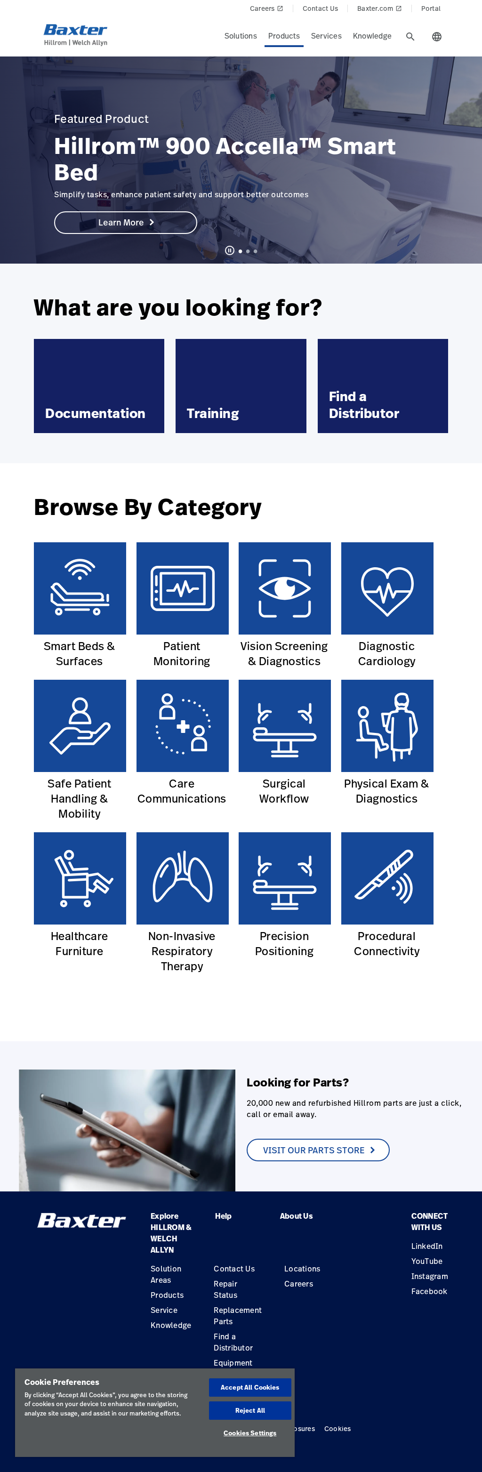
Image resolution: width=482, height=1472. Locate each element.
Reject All (250, 1410)
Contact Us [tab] (320, 8)
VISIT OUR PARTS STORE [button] (314, 1150)
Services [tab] (326, 36)
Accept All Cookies (250, 1387)
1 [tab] (240, 251)
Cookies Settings (250, 1433)
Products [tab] (284, 36)
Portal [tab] (431, 8)
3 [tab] (255, 251)
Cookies (337, 1428)
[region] (155, 1412)
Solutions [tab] (241, 36)
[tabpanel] (241, 160)
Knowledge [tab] (372, 36)
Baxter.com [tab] (379, 8)
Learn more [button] (121, 222)
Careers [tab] (266, 8)
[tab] (410, 36)
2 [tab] (247, 251)
